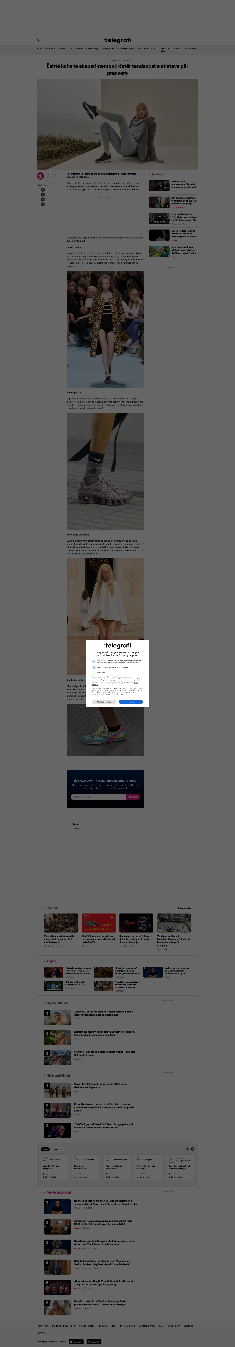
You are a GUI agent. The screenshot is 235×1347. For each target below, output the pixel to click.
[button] (117, 673)
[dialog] (117, 673)
